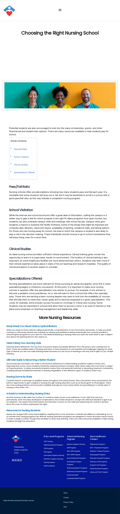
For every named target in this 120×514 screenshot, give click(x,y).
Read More (53, 337)
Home (66, 493)
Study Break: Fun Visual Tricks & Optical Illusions (31, 326)
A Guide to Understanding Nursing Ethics (28, 393)
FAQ (65, 507)
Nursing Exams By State (19, 376)
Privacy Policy (68, 502)
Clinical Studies (21, 165)
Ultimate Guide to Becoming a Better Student (30, 359)
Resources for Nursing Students (23, 410)
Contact (66, 497)
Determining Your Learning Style (23, 343)
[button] (60, 10)
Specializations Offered (24, 172)
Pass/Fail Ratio (20, 149)
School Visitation (21, 157)
